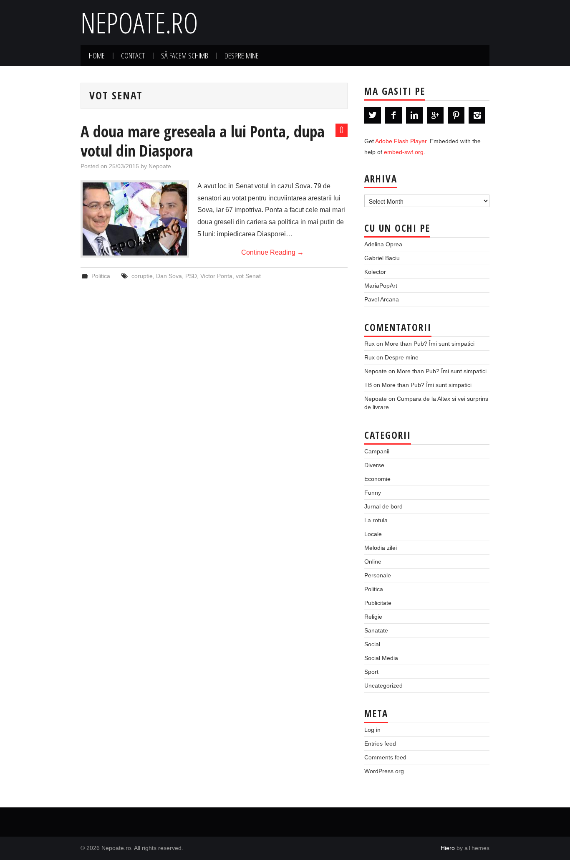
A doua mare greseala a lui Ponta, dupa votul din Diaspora (203, 140)
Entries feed (380, 743)
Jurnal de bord (383, 506)
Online (372, 561)
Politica (100, 276)
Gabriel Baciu (382, 258)
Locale (373, 534)
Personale (377, 575)
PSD (191, 276)
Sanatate (376, 630)
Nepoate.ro (139, 22)
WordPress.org (384, 771)
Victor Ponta (216, 276)
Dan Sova (169, 276)
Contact (133, 55)
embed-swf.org (404, 152)
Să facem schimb (184, 55)
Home (97, 55)
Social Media (381, 658)
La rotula (376, 520)
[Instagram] (477, 115)
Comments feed (385, 757)
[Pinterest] (456, 115)
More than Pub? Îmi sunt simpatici (429, 343)
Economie (377, 479)
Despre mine (241, 55)
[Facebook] (393, 115)
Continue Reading (272, 252)
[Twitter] (372, 115)
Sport (371, 671)
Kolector (375, 271)
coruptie (142, 276)
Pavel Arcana (381, 299)
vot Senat (248, 276)
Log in (372, 729)
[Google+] (435, 115)
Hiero (448, 848)
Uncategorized (383, 685)
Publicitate (377, 602)
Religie (373, 616)
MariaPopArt (380, 285)
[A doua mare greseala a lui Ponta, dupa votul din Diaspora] (135, 218)
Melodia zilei (380, 547)
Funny (372, 492)
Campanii (376, 451)
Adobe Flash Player (400, 141)
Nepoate (160, 166)
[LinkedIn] (414, 115)
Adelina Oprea (383, 244)
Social (372, 644)
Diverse (374, 465)
